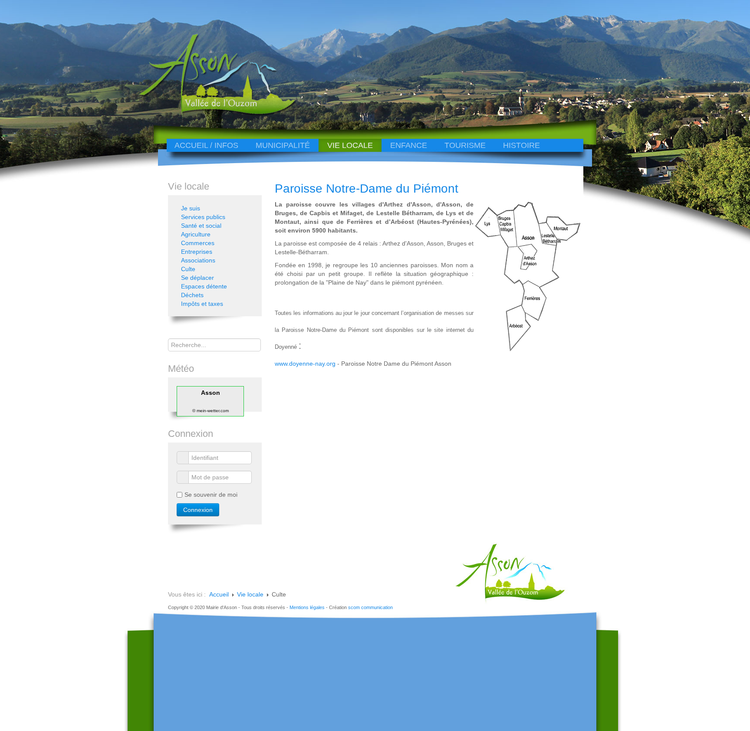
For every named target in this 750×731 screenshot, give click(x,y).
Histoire (521, 145)
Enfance (408, 145)
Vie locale (350, 145)
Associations (198, 260)
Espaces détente (204, 286)
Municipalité (283, 145)
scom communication (370, 607)
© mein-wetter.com (210, 410)
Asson (210, 392)
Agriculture (196, 234)
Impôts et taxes (202, 303)
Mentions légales (307, 607)
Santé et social (201, 225)
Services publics (203, 216)
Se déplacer (197, 277)
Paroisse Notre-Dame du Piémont (366, 188)
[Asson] (212, 114)
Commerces (197, 242)
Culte (188, 269)
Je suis (190, 208)
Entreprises (196, 251)
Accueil (219, 594)
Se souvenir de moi (210, 494)
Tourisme (465, 145)
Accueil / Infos (206, 145)
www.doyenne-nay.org (305, 363)
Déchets (192, 295)
